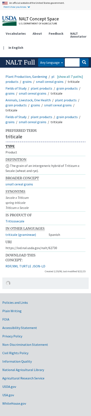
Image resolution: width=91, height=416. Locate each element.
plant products (41, 88)
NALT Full (20, 62)
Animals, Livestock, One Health (28, 100)
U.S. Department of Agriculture (38, 23)
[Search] (84, 62)
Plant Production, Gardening (26, 76)
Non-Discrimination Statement (25, 344)
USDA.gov (9, 386)
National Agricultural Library (23, 370)
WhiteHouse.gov (14, 403)
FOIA (5, 319)
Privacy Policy (12, 336)
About (37, 33)
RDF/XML (12, 266)
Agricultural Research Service (23, 378)
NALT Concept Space (39, 19)
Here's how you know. (15, 6)
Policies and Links (15, 302)
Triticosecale (15, 221)
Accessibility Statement (19, 328)
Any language (50, 62)
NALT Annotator (78, 34)
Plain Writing (12, 311)
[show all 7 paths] (70, 76)
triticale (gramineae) (21, 234)
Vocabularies (16, 33)
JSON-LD (38, 266)
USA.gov (8, 395)
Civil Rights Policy (15, 353)
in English (15, 47)
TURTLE (25, 266)
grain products (67, 88)
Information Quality (17, 361)
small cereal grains (49, 81)
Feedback (56, 33)
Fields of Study (16, 88)
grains (27, 81)
